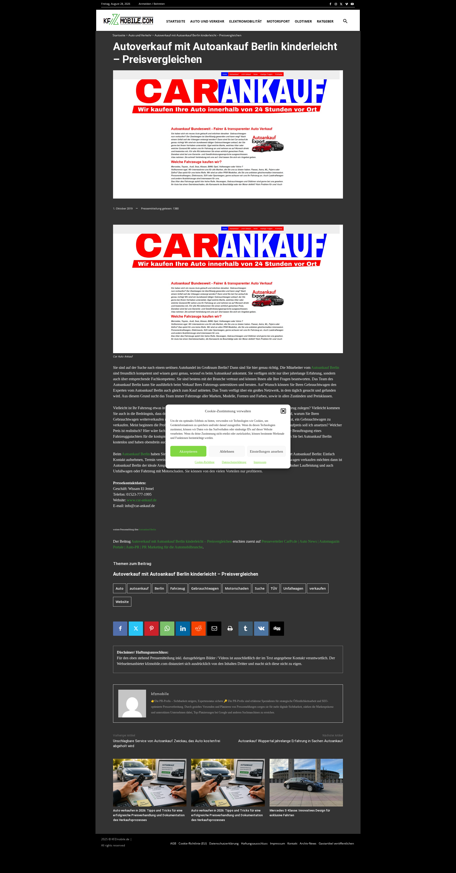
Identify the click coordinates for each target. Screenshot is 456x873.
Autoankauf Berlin (325, 367)
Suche (260, 588)
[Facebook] (330, 4)
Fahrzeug (177, 588)
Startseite (119, 35)
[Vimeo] (346, 4)
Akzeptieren (188, 451)
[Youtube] (352, 4)
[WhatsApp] (167, 629)
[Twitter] (341, 4)
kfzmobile (160, 693)
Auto (120, 588)
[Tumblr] (245, 629)
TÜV (274, 588)
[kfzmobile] (132, 703)
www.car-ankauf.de (142, 500)
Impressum (260, 462)
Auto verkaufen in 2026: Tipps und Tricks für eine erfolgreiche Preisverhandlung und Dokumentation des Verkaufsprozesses (149, 815)
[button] (283, 411)
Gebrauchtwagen (205, 588)
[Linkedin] (183, 629)
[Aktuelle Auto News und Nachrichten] (128, 19)
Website (122, 601)
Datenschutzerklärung (234, 462)
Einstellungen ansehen (266, 451)
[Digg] (277, 629)
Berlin (159, 588)
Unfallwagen (293, 588)
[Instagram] (336, 4)
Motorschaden (237, 588)
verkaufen (317, 588)
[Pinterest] (151, 629)
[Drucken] (230, 629)
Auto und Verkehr (140, 35)
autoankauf (139, 588)
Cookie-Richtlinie (204, 462)
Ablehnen (227, 451)
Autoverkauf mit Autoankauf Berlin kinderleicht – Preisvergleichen (181, 541)
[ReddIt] (198, 629)
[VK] (261, 629)
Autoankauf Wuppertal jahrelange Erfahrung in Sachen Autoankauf (290, 741)
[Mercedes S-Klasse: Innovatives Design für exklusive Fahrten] (306, 783)
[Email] (214, 629)
